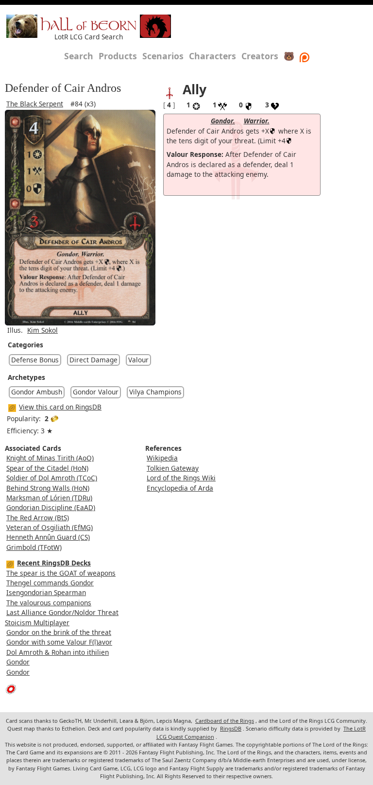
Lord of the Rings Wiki (181, 477)
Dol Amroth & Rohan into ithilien (57, 652)
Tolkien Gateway (173, 468)
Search (78, 56)
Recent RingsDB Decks (54, 562)
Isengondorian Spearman (46, 592)
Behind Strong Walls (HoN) (47, 488)
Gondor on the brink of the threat (58, 632)
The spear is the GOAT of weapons (61, 573)
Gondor (18, 661)
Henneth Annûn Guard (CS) (48, 537)
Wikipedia (162, 457)
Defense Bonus (35, 359)
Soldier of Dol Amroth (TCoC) (51, 477)
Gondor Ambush (36, 391)
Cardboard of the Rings (224, 720)
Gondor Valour (96, 391)
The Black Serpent (34, 103)
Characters (212, 56)
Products (118, 56)
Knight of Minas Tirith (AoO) (50, 457)
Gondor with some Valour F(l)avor (59, 642)
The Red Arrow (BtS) (37, 517)
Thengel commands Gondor (50, 582)
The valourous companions (48, 602)
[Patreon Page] (304, 56)
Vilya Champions (155, 391)
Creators (259, 56)
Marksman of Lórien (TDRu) (49, 497)
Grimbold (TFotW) (34, 547)
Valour (138, 359)
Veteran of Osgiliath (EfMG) (49, 527)
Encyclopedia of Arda (180, 488)
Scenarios (163, 56)
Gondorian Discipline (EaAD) (50, 507)
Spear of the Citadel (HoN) (47, 468)
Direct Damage (93, 359)
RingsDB (230, 728)
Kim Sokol (42, 330)
